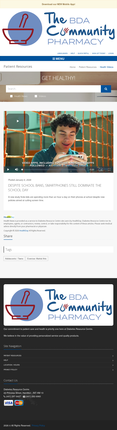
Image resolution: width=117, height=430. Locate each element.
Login (111, 53)
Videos (42, 96)
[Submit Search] (106, 89)
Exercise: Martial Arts (36, 258)
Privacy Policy (10, 369)
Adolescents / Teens (14, 258)
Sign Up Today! (98, 53)
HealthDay (23, 230)
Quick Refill (83, 53)
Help (73, 53)
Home (73, 66)
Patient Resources (88, 66)
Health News (20, 96)
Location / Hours (12, 365)
